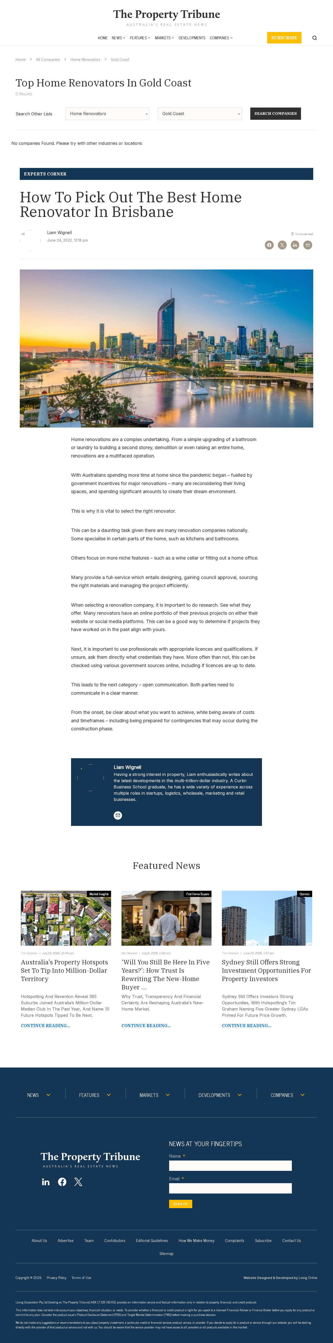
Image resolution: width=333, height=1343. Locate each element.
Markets (162, 37)
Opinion (305, 893)
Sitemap (166, 1253)
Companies (219, 37)
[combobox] (108, 114)
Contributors (114, 1240)
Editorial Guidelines (152, 1240)
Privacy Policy (56, 1277)
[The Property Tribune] (100, 1160)
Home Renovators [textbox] (88, 113)
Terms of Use (81, 1277)
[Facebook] (62, 1182)
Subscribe (284, 37)
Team (89, 1240)
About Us (39, 1240)
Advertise (66, 1240)
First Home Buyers (197, 893)
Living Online (308, 1277)
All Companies (48, 59)
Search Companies (275, 113)
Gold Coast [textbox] (173, 113)
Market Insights (98, 893)
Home (103, 37)
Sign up (181, 1204)
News (117, 37)
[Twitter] (78, 1182)
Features (138, 37)
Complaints (234, 1240)
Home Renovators (85, 59)
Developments (192, 37)
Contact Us (291, 1240)
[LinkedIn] (46, 1182)
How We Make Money (196, 1240)
